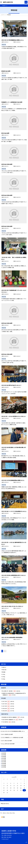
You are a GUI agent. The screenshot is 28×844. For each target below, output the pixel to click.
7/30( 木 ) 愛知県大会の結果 (7, 734)
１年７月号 (8, 706)
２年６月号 (8, 710)
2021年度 (3, 761)
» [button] (5, 651)
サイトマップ (5, 839)
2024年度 (3, 756)
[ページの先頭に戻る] (26, 842)
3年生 (13, 813)
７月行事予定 (8, 722)
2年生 (10, 813)
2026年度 (3, 753)
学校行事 (4, 669)
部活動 (3, 672)
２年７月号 (8, 703)
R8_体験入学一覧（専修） (11, 691)
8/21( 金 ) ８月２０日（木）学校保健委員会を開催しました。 (13, 731)
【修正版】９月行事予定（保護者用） (13, 717)
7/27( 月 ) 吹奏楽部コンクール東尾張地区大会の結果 (12, 737)
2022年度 (3, 760)
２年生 (3, 676)
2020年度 (3, 763)
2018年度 (3, 767)
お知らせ (4, 667)
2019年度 (3, 765)
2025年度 (3, 755)
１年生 (3, 674)
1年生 (8, 813)
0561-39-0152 (8, 835)
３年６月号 (8, 708)
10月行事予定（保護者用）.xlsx (12, 719)
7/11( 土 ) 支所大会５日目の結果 (7, 743)
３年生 (3, 679)
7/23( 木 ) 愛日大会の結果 (6, 740)
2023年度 (3, 758)
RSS (4, 817)
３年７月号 (8, 701)
